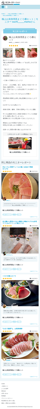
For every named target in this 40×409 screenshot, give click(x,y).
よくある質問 (4, 388)
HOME (3, 383)
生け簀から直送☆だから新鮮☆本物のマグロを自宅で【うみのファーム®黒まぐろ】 (20, 222)
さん (8, 200)
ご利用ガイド (4, 386)
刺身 (14, 214)
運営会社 (3, 391)
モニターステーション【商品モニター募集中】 (10, 2)
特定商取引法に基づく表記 (8, 400)
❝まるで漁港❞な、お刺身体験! (13, 328)
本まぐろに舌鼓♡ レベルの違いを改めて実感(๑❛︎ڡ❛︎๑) (18, 168)
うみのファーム (8, 214)
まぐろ (19, 214)
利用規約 (3, 396)
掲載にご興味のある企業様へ (8, 403)
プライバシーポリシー (7, 398)
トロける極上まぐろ (9, 276)
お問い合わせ (4, 393)
